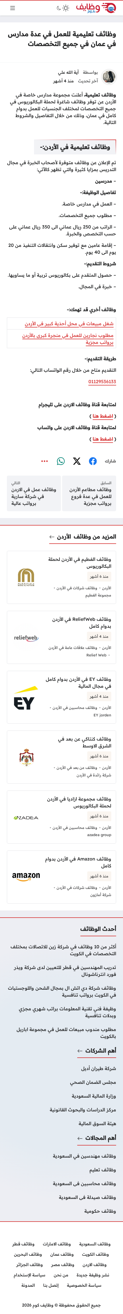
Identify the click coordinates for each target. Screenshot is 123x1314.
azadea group (99, 834)
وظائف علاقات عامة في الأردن (73, 647)
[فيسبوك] (93, 461)
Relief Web (96, 655)
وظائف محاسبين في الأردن (75, 707)
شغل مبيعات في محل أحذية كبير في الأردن (69, 323)
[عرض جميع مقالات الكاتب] (109, 77)
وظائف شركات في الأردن (77, 588)
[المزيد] (45, 461)
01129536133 (102, 381)
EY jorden (102, 715)
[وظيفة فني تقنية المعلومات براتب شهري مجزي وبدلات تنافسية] (61, 1012)
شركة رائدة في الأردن (94, 775)
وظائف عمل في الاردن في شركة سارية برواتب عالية (33, 496)
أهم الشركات (101, 1050)
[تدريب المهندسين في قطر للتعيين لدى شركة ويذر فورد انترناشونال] (61, 971)
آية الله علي (68, 72)
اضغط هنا (103, 416)
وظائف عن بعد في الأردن (77, 767)
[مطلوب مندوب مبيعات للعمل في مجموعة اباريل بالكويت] (61, 1033)
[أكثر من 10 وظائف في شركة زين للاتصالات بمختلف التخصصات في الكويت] (61, 950)
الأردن (64, 536)
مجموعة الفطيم (98, 595)
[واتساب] (61, 461)
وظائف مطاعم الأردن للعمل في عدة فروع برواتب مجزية (91, 496)
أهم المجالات (101, 1137)
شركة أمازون (100, 894)
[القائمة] (12, 8)
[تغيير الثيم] (62, 8)
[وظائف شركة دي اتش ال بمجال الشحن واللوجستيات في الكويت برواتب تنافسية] (61, 991)
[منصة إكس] (77, 461)
